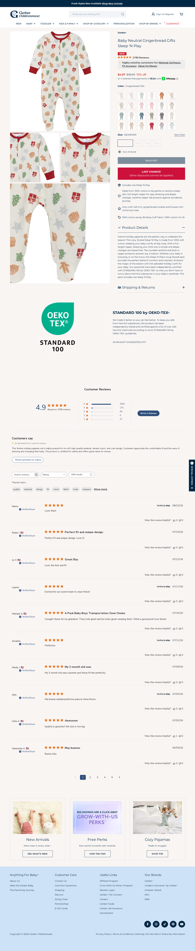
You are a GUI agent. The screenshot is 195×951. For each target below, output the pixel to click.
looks (75, 489)
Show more (100, 489)
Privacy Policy (103, 934)
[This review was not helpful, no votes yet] (180, 520)
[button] (192, 475)
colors (56, 489)
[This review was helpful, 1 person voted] (174, 736)
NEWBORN (126, 144)
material (28, 489)
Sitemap (139, 934)
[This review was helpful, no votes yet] (174, 520)
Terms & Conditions (123, 934)
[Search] (123, 14)
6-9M (157, 144)
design (39, 489)
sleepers (87, 489)
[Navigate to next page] (119, 777)
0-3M (138, 144)
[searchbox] (22, 474)
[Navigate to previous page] (75, 777)
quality (16, 489)
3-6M (148, 144)
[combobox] (97, 14)
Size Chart (179, 134)
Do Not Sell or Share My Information (165, 934)
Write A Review (148, 413)
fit (48, 489)
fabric (66, 489)
